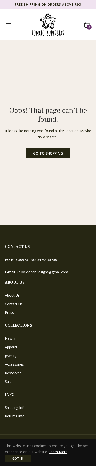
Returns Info (15, 416)
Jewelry (10, 355)
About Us (12, 295)
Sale (8, 381)
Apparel (11, 347)
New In (10, 338)
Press (9, 312)
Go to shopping (48, 153)
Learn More (58, 451)
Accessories (14, 364)
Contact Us (14, 304)
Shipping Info (15, 407)
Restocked (13, 373)
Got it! (17, 458)
